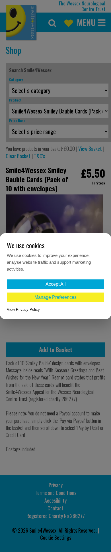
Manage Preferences (55, 297)
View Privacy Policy (23, 309)
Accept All (56, 284)
